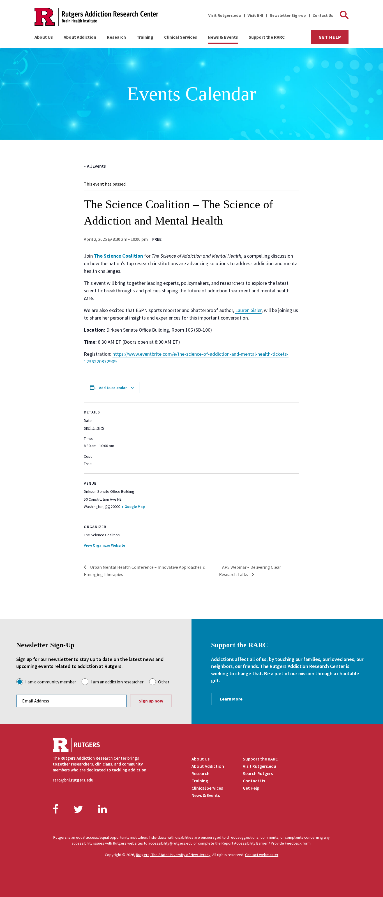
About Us (43, 37)
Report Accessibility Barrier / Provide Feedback (262, 843)
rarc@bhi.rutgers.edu (73, 780)
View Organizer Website (104, 545)
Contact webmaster (261, 854)
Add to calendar (113, 387)
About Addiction (80, 37)
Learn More (231, 699)
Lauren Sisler (248, 310)
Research (116, 37)
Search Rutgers (258, 773)
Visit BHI (255, 15)
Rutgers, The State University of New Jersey (173, 854)
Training (145, 37)
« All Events (95, 166)
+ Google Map (133, 506)
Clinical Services (180, 37)
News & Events (223, 37)
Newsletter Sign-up (288, 15)
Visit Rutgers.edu (224, 15)
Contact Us (323, 15)
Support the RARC (267, 37)
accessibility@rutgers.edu (170, 843)
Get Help (330, 37)
